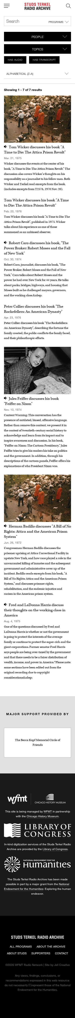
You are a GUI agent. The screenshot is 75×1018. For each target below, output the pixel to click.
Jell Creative (62, 964)
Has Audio (15, 59)
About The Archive (51, 946)
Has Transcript (44, 59)
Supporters (40, 953)
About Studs (17, 953)
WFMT (48, 811)
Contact (61, 953)
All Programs (21, 946)
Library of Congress (55, 849)
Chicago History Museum (43, 816)
